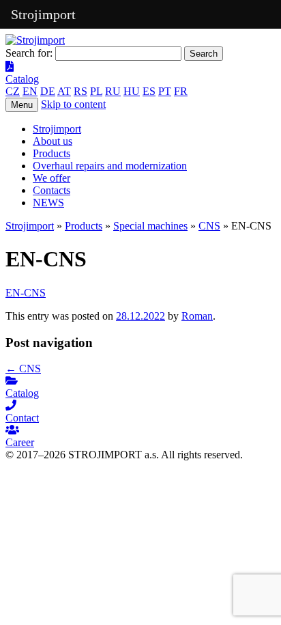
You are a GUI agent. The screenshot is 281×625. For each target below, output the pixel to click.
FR (181, 91)
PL (96, 91)
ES (149, 91)
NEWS (48, 202)
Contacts (51, 190)
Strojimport (57, 129)
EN (30, 91)
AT (64, 91)
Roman (197, 316)
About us (52, 141)
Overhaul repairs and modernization (110, 165)
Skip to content (73, 104)
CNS (209, 226)
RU (113, 91)
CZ (12, 91)
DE (47, 91)
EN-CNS (25, 292)
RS (80, 91)
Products (51, 153)
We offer (51, 178)
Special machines (150, 226)
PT (164, 91)
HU (131, 91)
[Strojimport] (140, 40)
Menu (22, 105)
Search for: (29, 53)
